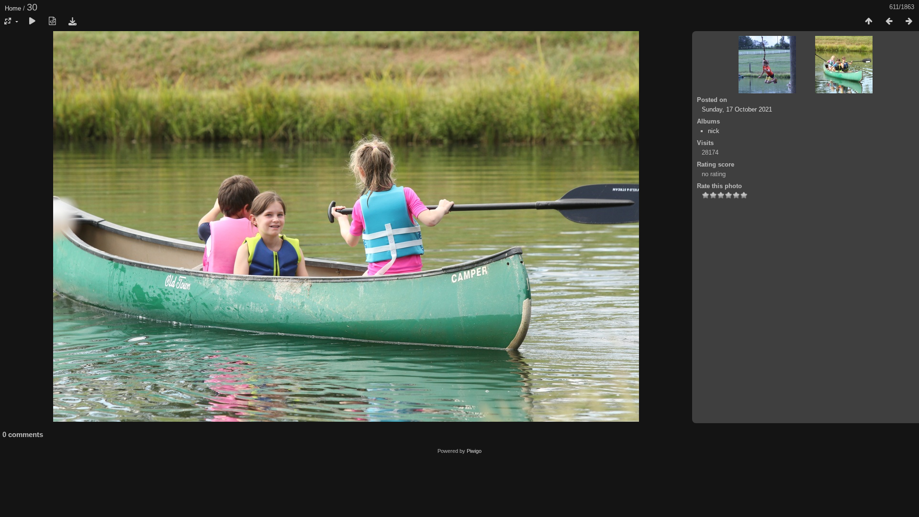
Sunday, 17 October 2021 (737, 109)
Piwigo (474, 451)
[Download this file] (72, 21)
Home (13, 8)
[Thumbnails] (869, 21)
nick (713, 131)
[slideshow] (32, 21)
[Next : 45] (909, 21)
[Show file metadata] (52, 21)
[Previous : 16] (889, 21)
